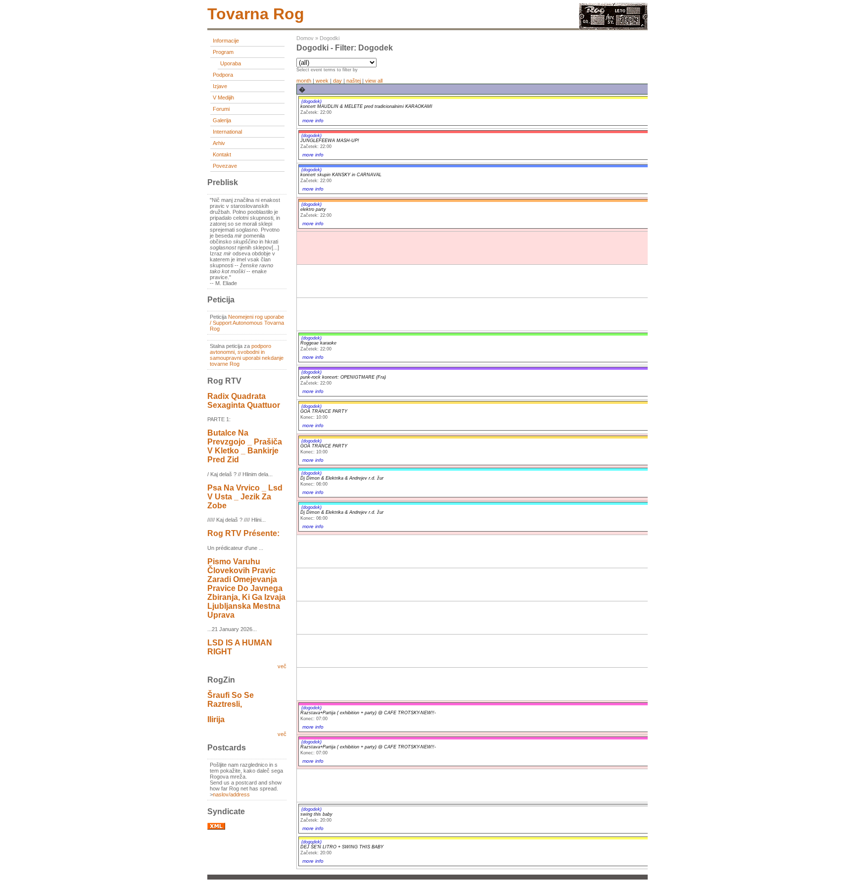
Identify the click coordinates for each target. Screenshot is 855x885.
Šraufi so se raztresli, (230, 699)
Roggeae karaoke (318, 343)
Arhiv (219, 143)
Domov (305, 38)
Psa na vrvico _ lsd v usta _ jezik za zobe (245, 497)
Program (223, 52)
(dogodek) (311, 101)
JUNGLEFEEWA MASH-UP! (329, 140)
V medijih (223, 97)
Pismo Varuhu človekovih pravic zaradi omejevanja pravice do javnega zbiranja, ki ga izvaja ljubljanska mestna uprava (246, 588)
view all (373, 81)
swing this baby (316, 814)
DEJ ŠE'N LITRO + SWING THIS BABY (341, 846)
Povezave (225, 166)
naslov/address (231, 794)
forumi (221, 109)
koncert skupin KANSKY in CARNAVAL (340, 174)
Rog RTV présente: (243, 533)
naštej (353, 81)
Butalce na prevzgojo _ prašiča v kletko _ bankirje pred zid (244, 446)
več (282, 666)
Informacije (226, 41)
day (337, 81)
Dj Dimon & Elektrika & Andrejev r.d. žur (341, 478)
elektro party (313, 209)
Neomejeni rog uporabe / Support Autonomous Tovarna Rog (247, 323)
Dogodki (329, 38)
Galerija (222, 120)
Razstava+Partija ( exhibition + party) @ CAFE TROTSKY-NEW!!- (368, 712)
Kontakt (222, 154)
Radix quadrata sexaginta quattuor (243, 400)
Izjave (220, 86)
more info (313, 120)
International (227, 132)
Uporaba (230, 63)
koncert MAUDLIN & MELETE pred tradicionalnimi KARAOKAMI (366, 106)
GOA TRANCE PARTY (323, 411)
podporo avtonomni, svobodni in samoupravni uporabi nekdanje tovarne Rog (247, 355)
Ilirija (216, 719)
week (322, 81)
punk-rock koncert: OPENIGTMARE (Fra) (343, 377)
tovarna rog (255, 14)
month (303, 81)
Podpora (223, 75)
